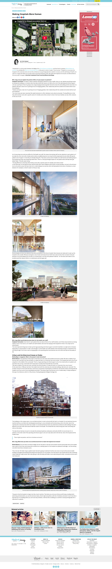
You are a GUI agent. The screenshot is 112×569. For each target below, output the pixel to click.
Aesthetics (37, 526)
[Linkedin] (58, 567)
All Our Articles (80, 4)
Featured (49, 4)
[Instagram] (56, 567)
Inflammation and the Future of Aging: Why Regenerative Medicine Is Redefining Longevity (67, 529)
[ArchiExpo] (57, 558)
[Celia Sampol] (16, 62)
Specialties (54, 4)
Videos (24, 10)
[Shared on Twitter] (19, 17)
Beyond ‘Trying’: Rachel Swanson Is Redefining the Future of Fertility (22, 528)
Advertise (91, 1)
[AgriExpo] (52, 558)
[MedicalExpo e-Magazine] (17, 4)
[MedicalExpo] (69, 558)
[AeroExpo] (47, 558)
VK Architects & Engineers (46, 68)
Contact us (72, 563)
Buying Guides (75, 1)
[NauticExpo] (75, 558)
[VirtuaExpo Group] (39, 559)
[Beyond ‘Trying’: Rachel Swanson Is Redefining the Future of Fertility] (22, 518)
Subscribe (97, 1)
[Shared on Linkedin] (23, 17)
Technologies (62, 4)
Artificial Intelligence (89, 526)
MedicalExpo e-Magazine (40, 563)
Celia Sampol (25, 61)
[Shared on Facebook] (17, 17)
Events (68, 4)
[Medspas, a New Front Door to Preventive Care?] (44, 518)
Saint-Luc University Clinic (31, 70)
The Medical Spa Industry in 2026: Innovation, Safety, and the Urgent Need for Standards (90, 530)
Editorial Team (77, 563)
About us (62, 563)
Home (13, 7)
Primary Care (24, 526)
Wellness (46, 526)
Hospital (22, 503)
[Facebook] (54, 567)
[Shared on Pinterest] (21, 17)
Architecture (16, 503)
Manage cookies (56, 563)
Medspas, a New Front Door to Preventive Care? (43, 528)
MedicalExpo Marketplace (83, 1)
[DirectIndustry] (63, 558)
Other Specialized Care (16, 526)
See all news (96, 509)
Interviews (73, 4)
